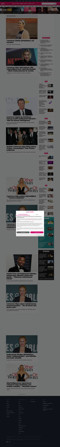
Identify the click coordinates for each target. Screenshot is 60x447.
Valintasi (37, 214)
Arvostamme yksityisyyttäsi (22, 214)
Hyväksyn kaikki (36, 232)
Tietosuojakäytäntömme (40, 235)
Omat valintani (23, 232)
